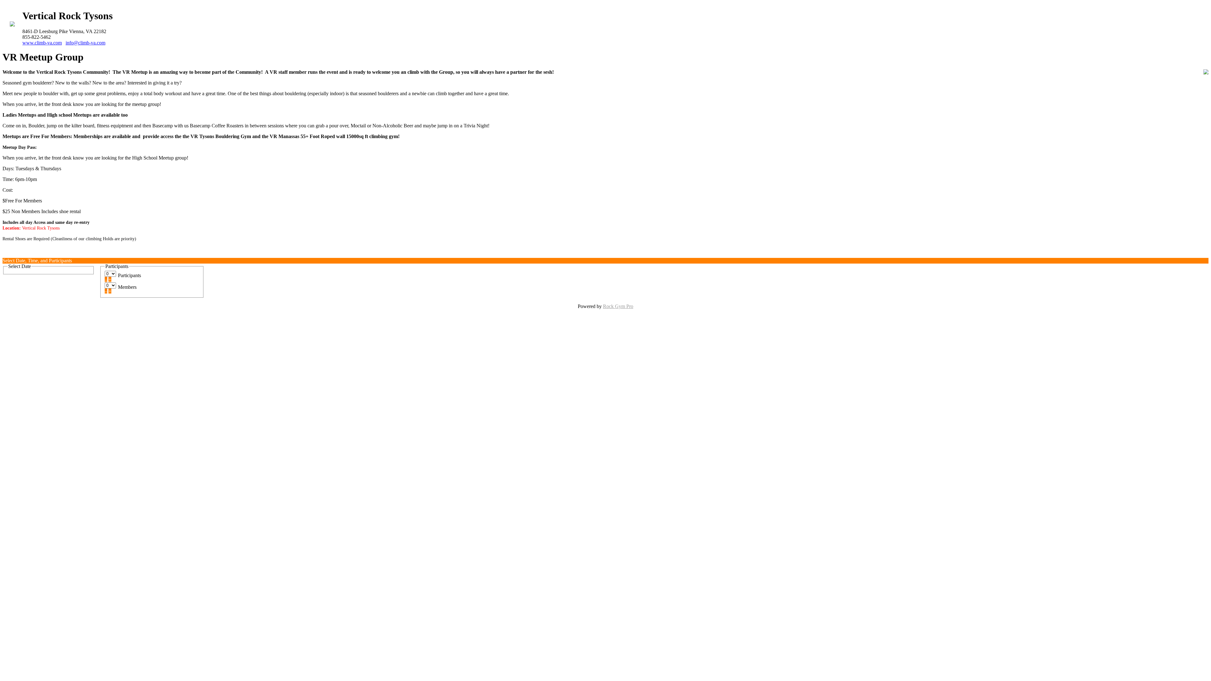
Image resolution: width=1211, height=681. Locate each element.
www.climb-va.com (42, 42)
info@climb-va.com (85, 42)
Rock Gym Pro (618, 306)
